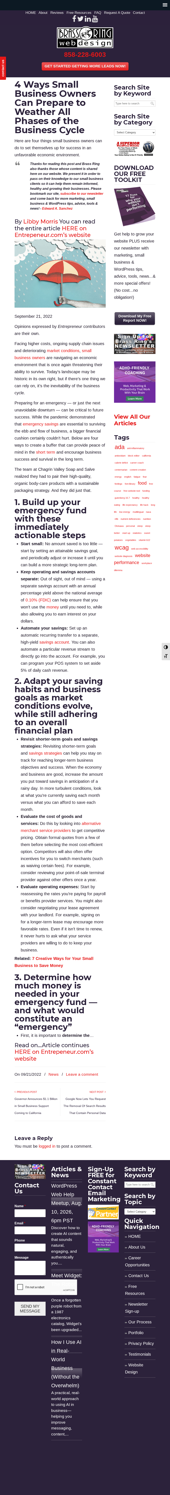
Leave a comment (82, 1074)
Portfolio (135, 1332)
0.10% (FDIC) (38, 600)
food (142, 483)
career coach (137, 462)
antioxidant (120, 455)
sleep (140, 526)
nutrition (147, 519)
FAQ (97, 13)
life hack (144, 505)
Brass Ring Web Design (85, 37)
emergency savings (40, 424)
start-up (126, 533)
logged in (47, 1146)
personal (130, 526)
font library (130, 484)
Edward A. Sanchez (57, 208)
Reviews (57, 13)
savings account (54, 642)
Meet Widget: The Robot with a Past (66, 1284)
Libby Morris (40, 221)
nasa (148, 512)
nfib (116, 519)
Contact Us (138, 1275)
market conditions (63, 350)
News (54, 1074)
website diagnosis (123, 556)
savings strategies (45, 753)
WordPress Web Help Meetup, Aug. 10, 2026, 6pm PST (66, 1203)
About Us (136, 1247)
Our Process (140, 1322)
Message (22, 1257)
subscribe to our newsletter (81, 193)
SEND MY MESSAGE (30, 1308)
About (43, 13)
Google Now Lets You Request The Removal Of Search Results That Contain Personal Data (84, 1106)
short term (45, 452)
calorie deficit (121, 462)
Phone (20, 1240)
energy (118, 477)
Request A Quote (117, 13)
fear (145, 477)
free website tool (132, 491)
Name (20, 1206)
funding (146, 491)
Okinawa (119, 526)
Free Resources (79, 13)
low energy (124, 512)
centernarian (121, 469)
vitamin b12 (144, 540)
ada (120, 446)
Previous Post (26, 1092)
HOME (31, 13)
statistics (137, 533)
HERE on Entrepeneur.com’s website (53, 231)
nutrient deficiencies (131, 519)
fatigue (137, 477)
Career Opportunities (137, 1261)
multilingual (138, 512)
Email (20, 1223)
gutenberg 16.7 (122, 498)
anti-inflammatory (135, 448)
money (52, 607)
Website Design (134, 1368)
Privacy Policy (141, 1343)
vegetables (130, 540)
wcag (122, 547)
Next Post (97, 1092)
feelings (118, 484)
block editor (134, 455)
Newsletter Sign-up (136, 1307)
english (127, 477)
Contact (139, 13)
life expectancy (130, 505)
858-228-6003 (85, 54)
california (146, 455)
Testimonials (139, 1354)
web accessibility (139, 548)
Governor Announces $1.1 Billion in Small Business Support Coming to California (36, 1106)
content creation (138, 469)
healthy (136, 498)
